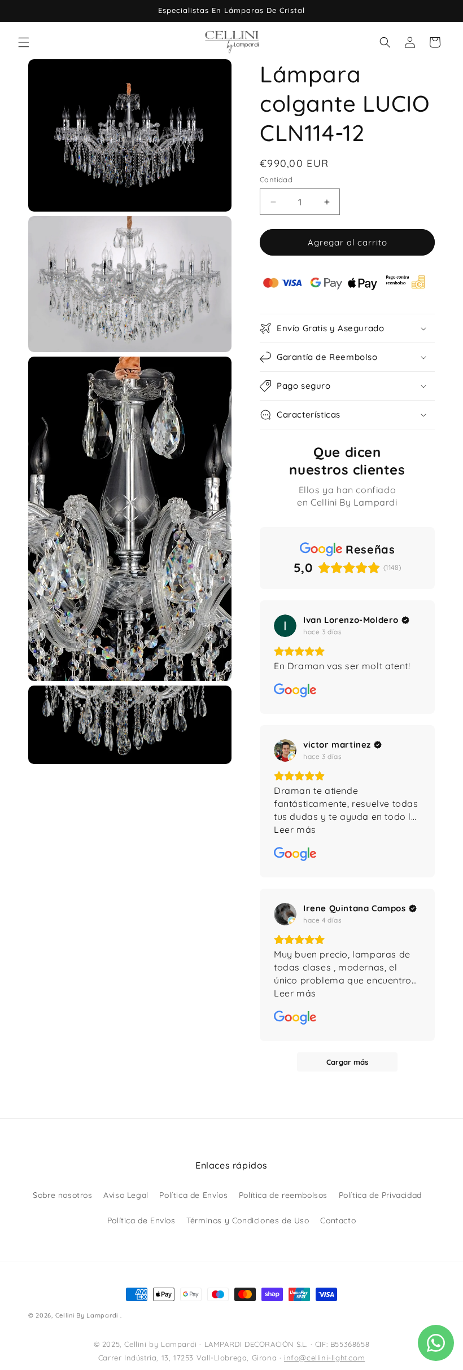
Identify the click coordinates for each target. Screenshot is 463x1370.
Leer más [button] (295, 829)
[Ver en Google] (285, 625)
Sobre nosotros (62, 1195)
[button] (23, 42)
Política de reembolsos (283, 1195)
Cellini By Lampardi (86, 1315)
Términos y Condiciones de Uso (247, 1220)
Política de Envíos (193, 1195)
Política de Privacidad (380, 1195)
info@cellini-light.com (324, 1357)
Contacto (338, 1220)
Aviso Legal (125, 1195)
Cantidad (276, 179)
